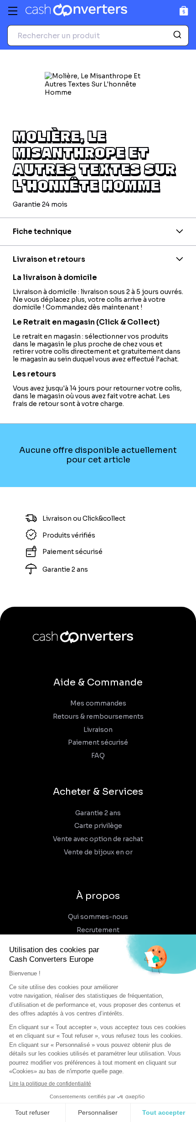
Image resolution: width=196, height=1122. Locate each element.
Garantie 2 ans (98, 813)
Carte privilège (98, 826)
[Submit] (178, 35)
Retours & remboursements (98, 717)
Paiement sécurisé (98, 742)
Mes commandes (98, 703)
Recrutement (98, 930)
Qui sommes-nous (98, 917)
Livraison (98, 730)
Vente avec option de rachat (98, 839)
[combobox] (98, 35)
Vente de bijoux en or (98, 852)
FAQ (98, 756)
